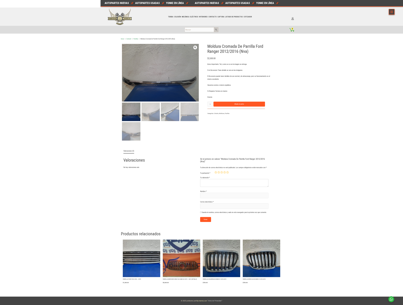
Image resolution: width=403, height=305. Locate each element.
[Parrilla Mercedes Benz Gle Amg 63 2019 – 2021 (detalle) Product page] (181, 258)
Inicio (122, 39)
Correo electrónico (207, 202)
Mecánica (185, 17)
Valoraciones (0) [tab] (128, 151)
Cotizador (248, 17)
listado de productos (234, 17)
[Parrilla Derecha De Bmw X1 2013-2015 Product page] (261, 258)
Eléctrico (194, 17)
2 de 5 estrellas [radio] (218, 172)
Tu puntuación (205, 173)
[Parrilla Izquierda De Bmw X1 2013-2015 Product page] (221, 258)
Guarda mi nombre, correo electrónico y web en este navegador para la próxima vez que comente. (234, 212)
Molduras (221, 113)
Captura (220, 17)
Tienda (170, 17)
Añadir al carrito (239, 104)
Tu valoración (205, 178)
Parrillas (135, 39)
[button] (195, 47)
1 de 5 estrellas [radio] (216, 172)
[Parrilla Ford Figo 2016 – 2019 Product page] (141, 258)
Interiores (203, 17)
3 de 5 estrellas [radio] (221, 172)
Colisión (177, 17)
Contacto (212, 17)
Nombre (203, 191)
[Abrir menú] (392, 12)
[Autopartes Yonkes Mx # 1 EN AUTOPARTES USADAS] (120, 17)
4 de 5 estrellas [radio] (224, 172)
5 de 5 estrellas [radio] (227, 172)
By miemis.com (202, 301)
